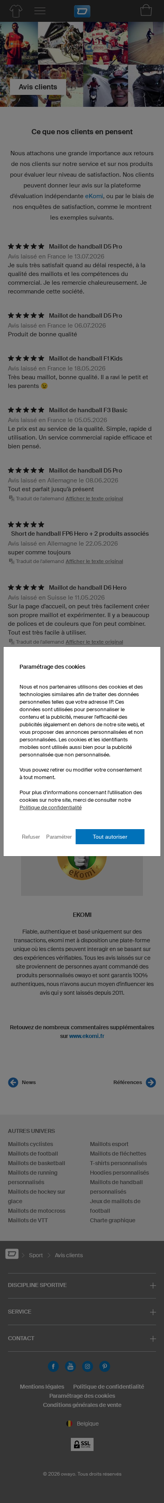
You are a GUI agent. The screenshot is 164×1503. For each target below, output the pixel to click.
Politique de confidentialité (51, 807)
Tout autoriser (110, 836)
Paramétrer (59, 837)
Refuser (31, 837)
